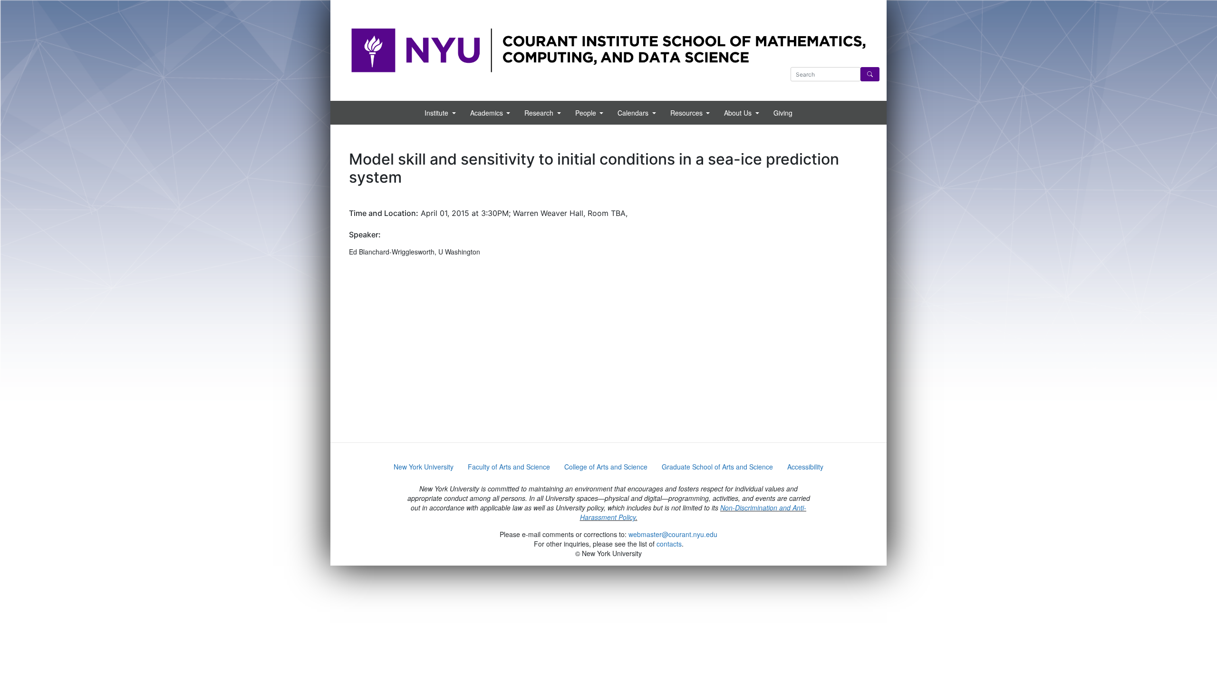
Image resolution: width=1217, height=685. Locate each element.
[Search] (869, 74)
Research (539, 112)
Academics (487, 112)
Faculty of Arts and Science (509, 466)
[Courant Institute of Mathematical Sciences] (608, 49)
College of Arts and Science (605, 466)
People (586, 112)
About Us (738, 112)
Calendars (634, 112)
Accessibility (805, 466)
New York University (424, 466)
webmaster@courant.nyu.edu (672, 534)
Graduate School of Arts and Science (717, 466)
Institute (437, 112)
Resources (687, 112)
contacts (669, 543)
